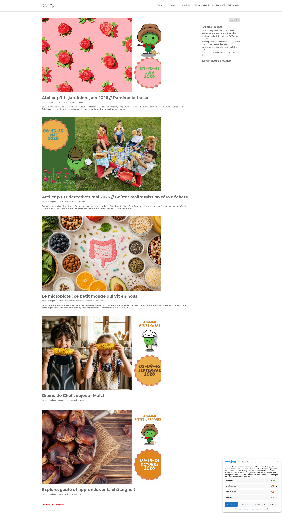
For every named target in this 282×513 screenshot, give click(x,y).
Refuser (245, 504)
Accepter (231, 504)
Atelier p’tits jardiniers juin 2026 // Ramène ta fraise (95, 97)
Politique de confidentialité (259, 509)
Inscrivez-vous (78, 400)
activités (67, 102)
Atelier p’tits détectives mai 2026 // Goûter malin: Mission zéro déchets (115, 197)
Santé (102, 301)
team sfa (48, 102)
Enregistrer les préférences (265, 504)
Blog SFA (220, 5)
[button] (277, 462)
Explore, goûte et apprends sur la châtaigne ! (88, 489)
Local (97, 301)
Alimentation (70, 301)
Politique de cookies (242, 509)
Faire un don (234, 5)
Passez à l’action (203, 5)
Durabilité (90, 301)
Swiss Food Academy (48, 510)
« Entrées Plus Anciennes (53, 505)
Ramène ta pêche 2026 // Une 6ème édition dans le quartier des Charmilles (219, 32)
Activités (186, 5)
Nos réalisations (77, 102)
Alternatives (81, 301)
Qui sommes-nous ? (166, 5)
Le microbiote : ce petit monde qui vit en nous (89, 296)
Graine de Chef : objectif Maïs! (73, 395)
